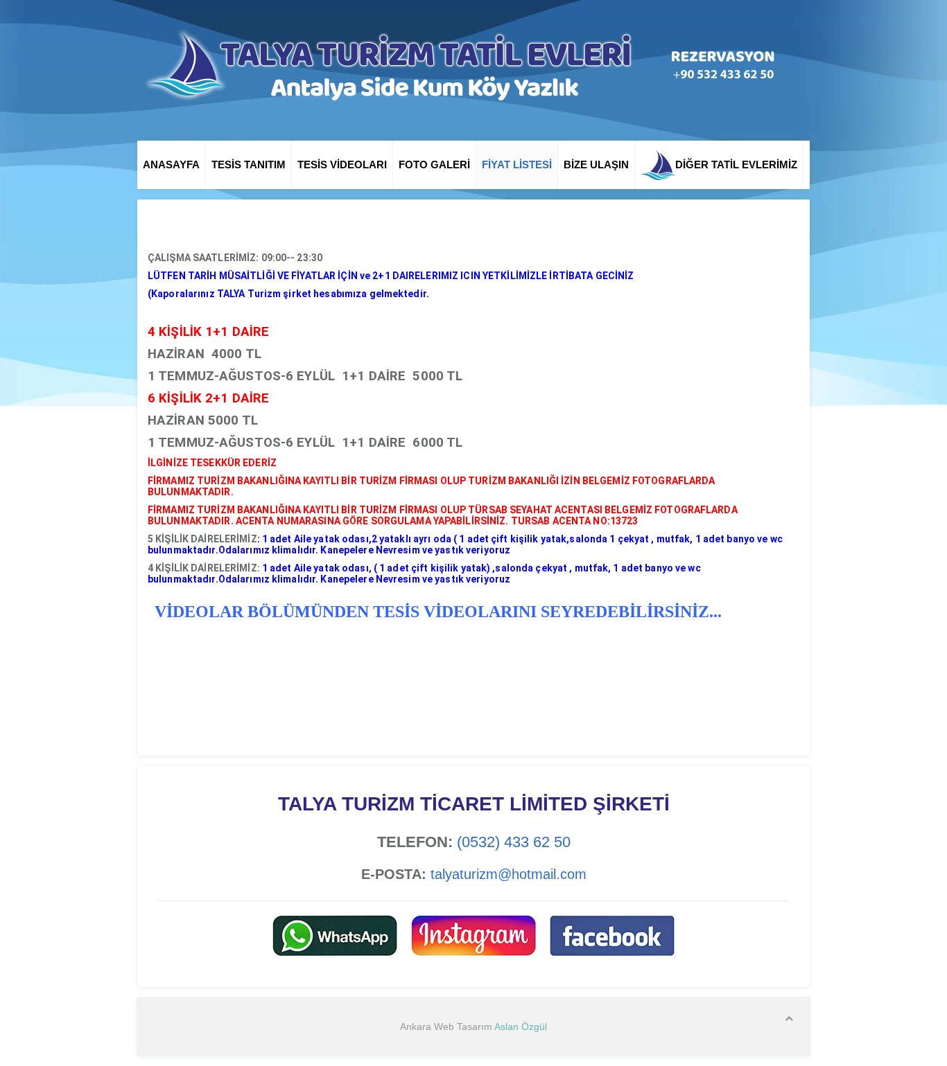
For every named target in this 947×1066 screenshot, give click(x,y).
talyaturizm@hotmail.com (509, 874)
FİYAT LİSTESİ (517, 164)
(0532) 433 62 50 (514, 842)
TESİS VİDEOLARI (342, 164)
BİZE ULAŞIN (596, 164)
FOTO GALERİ (434, 164)
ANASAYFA (171, 164)
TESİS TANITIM (248, 164)
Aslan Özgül (520, 1026)
